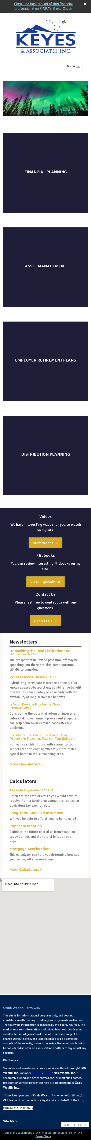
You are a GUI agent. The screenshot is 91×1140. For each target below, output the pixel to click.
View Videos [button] (43, 543)
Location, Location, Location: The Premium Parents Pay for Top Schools (42, 737)
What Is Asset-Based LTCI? (33, 677)
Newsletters (23, 642)
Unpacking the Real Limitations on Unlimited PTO (40, 652)
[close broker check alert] (85, 4)
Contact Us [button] (43, 621)
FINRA (37, 1073)
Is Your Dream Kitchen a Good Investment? (36, 706)
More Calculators (26, 870)
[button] (74, 66)
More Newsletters (26, 764)
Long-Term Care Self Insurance (36, 813)
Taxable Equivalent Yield (31, 790)
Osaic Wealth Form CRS (21, 1008)
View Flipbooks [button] (43, 582)
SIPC (47, 1073)
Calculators (23, 781)
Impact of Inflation (26, 826)
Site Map (10, 1121)
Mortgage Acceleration (30, 849)
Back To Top (73, 1124)
